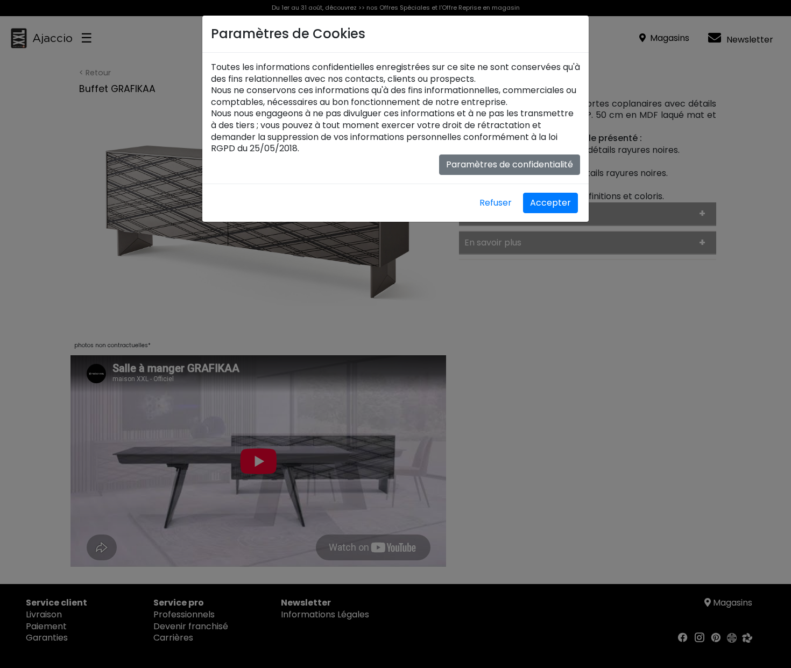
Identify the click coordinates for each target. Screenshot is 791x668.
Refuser (495, 202)
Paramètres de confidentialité (509, 164)
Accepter (550, 202)
